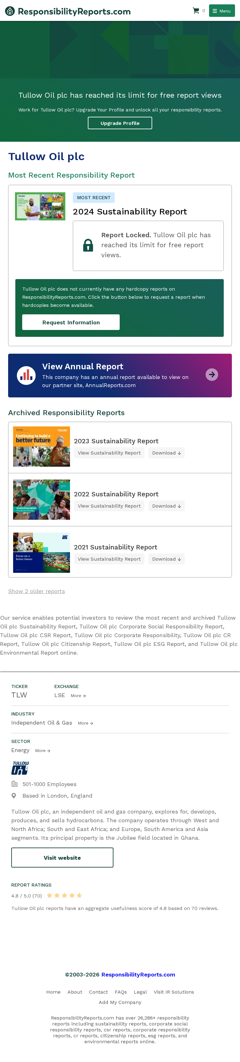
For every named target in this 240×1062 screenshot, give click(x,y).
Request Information (71, 322)
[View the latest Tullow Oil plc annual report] (212, 378)
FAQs (121, 992)
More (76, 695)
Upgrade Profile (120, 123)
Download (164, 453)
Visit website (62, 857)
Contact (98, 992)
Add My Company (120, 1002)
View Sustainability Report (109, 453)
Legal (140, 992)
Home (53, 992)
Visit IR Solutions (174, 992)
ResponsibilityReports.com (138, 974)
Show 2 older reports (36, 591)
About (75, 992)
